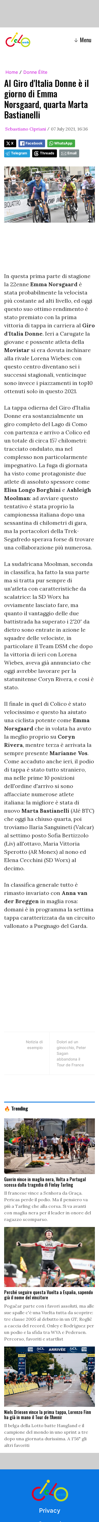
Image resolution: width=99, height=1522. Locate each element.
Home (12, 72)
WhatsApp (63, 143)
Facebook (34, 143)
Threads (47, 153)
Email (71, 153)
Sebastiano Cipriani (25, 129)
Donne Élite (35, 72)
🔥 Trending (16, 1108)
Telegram (19, 153)
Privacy (49, 1510)
